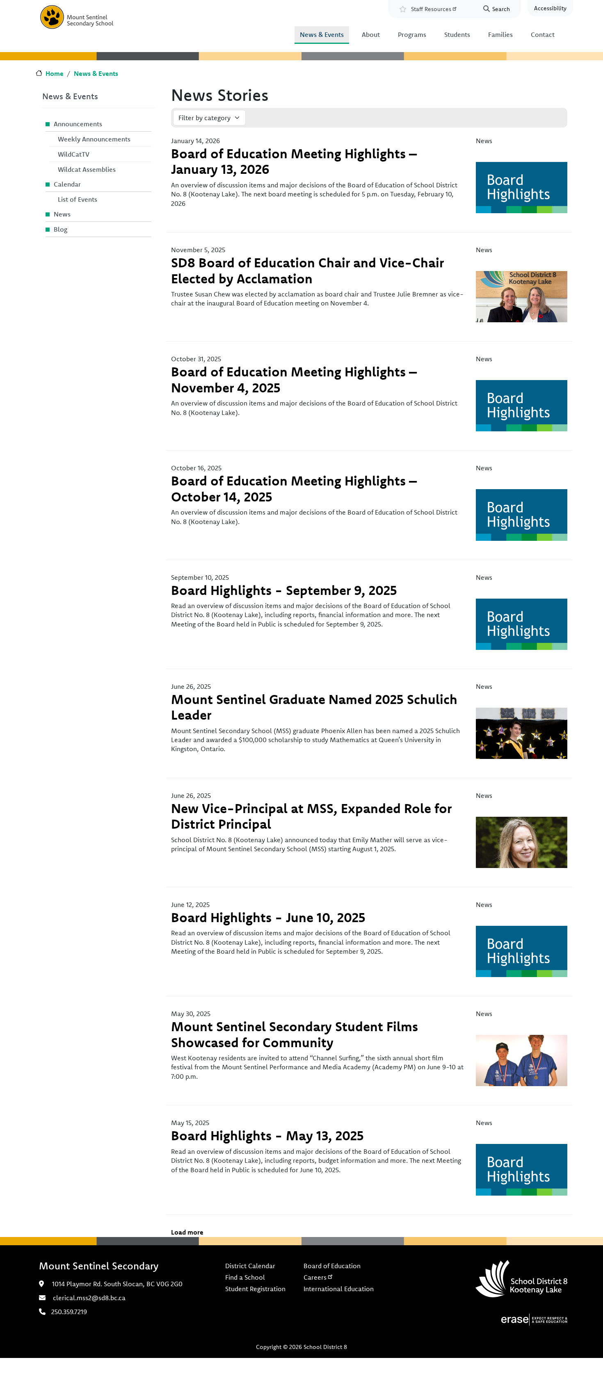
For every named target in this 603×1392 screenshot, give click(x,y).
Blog (60, 229)
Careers (315, 1277)
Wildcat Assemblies (87, 169)
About (371, 34)
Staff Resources (431, 9)
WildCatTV (73, 154)
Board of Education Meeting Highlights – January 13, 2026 (294, 161)
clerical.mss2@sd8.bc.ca (89, 1298)
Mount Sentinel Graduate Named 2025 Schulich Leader (314, 707)
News (62, 214)
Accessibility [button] (550, 8)
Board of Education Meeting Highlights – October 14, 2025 (294, 488)
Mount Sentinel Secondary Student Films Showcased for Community (294, 1034)
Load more (187, 1232)
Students (457, 34)
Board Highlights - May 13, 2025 (267, 1135)
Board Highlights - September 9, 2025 (284, 590)
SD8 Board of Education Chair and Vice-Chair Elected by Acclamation (307, 270)
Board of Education (332, 1266)
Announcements (78, 124)
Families (500, 34)
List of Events (77, 199)
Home (55, 73)
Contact (543, 34)
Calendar (67, 184)
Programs (412, 34)
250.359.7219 (69, 1312)
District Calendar (250, 1266)
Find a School (245, 1277)
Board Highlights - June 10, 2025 (268, 917)
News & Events (322, 34)
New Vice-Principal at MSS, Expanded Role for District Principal (311, 816)
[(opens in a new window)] (534, 1319)
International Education (339, 1289)
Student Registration (255, 1289)
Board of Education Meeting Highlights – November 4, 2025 (294, 379)
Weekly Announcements (94, 139)
